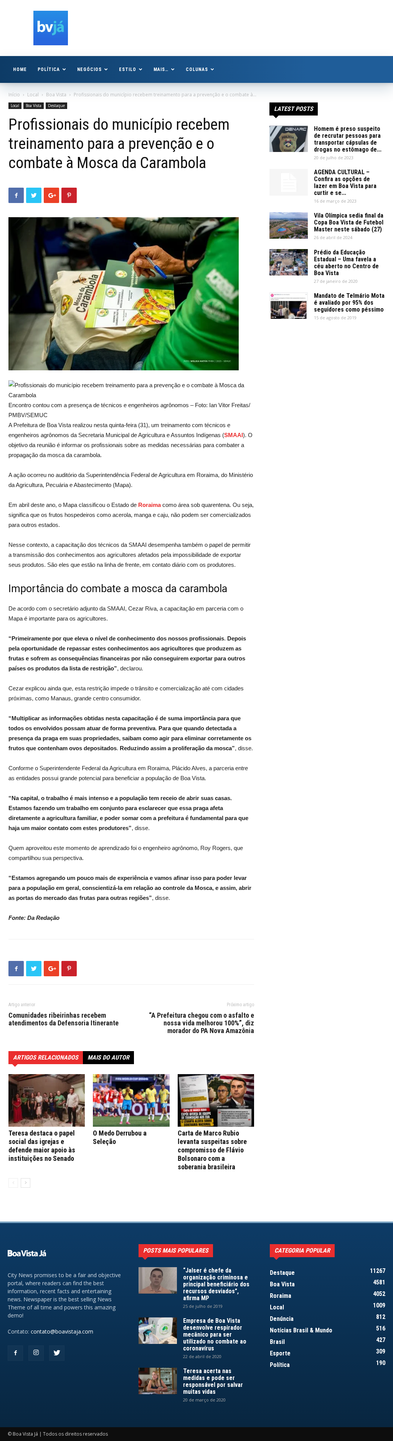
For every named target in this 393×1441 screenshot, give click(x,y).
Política (49, 69)
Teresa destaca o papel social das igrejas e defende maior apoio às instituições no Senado (41, 1145)
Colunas (197, 69)
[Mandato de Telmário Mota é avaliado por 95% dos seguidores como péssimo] (288, 305)
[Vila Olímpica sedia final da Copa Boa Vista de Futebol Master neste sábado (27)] (288, 225)
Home (20, 69)
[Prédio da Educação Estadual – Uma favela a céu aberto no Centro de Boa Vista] (288, 262)
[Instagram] (36, 1353)
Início (14, 94)
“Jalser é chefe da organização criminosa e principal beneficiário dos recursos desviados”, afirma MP (216, 1284)
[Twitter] (56, 1353)
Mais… (161, 69)
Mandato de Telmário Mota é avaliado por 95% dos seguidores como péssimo (349, 302)
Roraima (149, 505)
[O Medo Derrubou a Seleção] (131, 1100)
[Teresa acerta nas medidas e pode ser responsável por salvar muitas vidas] (158, 1381)
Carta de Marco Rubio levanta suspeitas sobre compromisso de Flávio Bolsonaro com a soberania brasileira (212, 1150)
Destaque (56, 105)
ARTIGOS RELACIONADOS (45, 1057)
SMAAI (233, 435)
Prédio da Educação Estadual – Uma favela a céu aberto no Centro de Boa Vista (346, 263)
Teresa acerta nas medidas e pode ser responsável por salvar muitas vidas (213, 1381)
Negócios (89, 69)
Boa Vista (56, 94)
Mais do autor (108, 1057)
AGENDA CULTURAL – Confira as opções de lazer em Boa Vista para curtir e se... (345, 182)
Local (33, 94)
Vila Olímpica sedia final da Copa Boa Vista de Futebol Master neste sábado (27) (348, 222)
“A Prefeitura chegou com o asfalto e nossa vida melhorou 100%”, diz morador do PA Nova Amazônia (201, 1023)
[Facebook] (15, 1353)
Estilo (127, 69)
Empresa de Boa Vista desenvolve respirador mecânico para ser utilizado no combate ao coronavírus (214, 1334)
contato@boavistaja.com (62, 1331)
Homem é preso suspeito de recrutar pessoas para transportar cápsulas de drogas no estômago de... (347, 139)
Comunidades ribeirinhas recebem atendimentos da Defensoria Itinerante (63, 1019)
